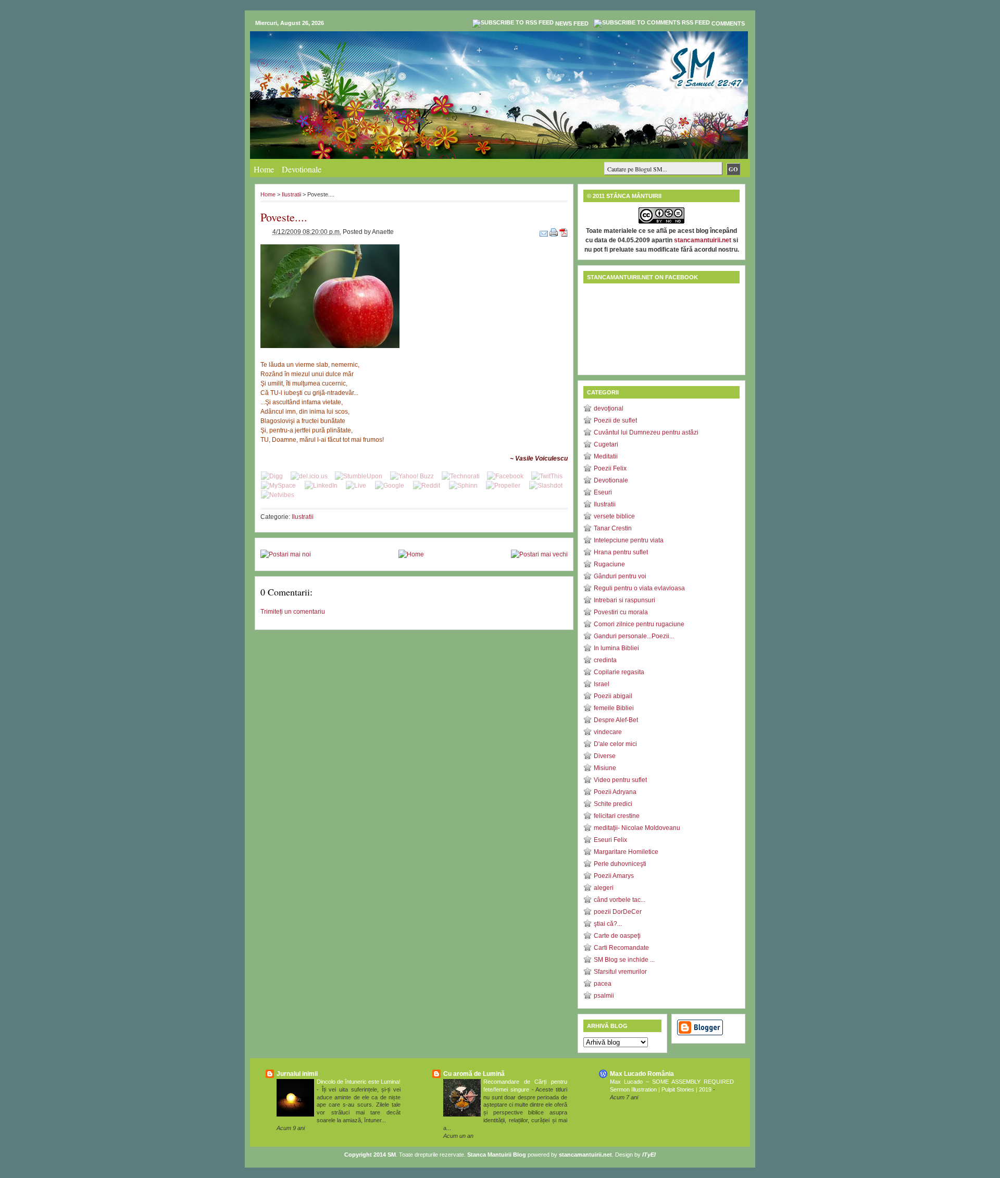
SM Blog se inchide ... (624, 959)
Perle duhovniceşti (620, 863)
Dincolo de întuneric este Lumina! (359, 1081)
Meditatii (606, 456)
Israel (601, 684)
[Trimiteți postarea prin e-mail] (544, 231)
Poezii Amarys (614, 875)
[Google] (389, 485)
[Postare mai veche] (539, 554)
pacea (602, 983)
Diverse (605, 756)
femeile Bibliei (614, 708)
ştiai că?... (608, 923)
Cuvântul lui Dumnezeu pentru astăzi (646, 432)
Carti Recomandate (621, 947)
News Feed (572, 23)
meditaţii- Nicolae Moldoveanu (637, 828)
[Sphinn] (463, 485)
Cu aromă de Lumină (474, 1073)
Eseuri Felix (610, 840)
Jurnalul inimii (297, 1073)
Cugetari (606, 444)
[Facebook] (505, 476)
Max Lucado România (642, 1073)
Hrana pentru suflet (621, 552)
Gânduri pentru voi (620, 576)
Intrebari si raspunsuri (624, 600)
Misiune (605, 768)
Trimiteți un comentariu (292, 611)
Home (264, 169)
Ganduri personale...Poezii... (634, 636)
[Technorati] (461, 476)
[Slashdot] (545, 485)
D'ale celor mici (615, 744)
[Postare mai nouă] (285, 554)
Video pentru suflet (620, 780)
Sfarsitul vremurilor (620, 971)
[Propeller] (503, 485)
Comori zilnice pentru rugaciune (639, 624)
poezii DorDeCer (618, 911)
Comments (728, 23)
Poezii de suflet (615, 420)
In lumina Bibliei (616, 648)
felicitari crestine (617, 816)
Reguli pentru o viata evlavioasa (639, 588)
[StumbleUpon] (358, 476)
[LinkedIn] (321, 485)
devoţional (608, 408)
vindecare (608, 732)
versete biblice (614, 516)
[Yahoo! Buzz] (412, 476)
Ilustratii (291, 194)
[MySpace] (278, 485)
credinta (605, 660)
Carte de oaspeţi (617, 935)
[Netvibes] (277, 495)
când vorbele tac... (619, 899)
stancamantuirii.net (702, 240)
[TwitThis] (546, 476)
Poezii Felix (610, 468)
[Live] (356, 485)
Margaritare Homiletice (626, 851)
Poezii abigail (613, 696)
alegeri (604, 887)
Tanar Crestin (613, 528)
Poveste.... (283, 217)
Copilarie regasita (619, 672)
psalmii (604, 995)
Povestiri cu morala (621, 612)
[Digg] (272, 476)
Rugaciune (609, 564)
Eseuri (603, 492)
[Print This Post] (554, 231)
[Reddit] (426, 485)
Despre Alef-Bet (616, 720)
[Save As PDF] (563, 231)
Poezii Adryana (615, 792)
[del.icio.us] (309, 476)
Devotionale (301, 169)
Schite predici (613, 804)
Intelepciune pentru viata (629, 540)
